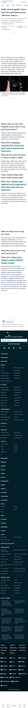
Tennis (15, 515)
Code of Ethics (22, 656)
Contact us (12, 651)
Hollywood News (18, 417)
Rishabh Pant (17, 381)
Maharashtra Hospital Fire (20, 556)
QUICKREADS (4, 533)
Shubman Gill (17, 376)
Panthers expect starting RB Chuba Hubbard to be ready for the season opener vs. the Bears (6, 643)
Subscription (4, 656)
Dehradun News (18, 395)
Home (2, 5)
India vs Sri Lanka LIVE (6, 386)
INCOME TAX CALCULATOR (7, 549)
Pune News (16, 408)
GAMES (2, 540)
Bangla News (17, 593)
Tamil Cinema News (18, 420)
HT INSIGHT (4, 525)
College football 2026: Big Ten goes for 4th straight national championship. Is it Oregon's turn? (20, 635)
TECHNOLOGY (4, 506)
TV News (16, 423)
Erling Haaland (17, 562)
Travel (15, 458)
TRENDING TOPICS (5, 583)
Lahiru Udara (17, 384)
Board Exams (17, 438)
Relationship (3, 458)
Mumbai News (4, 406)
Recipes (16, 455)
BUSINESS (3, 472)
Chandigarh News (5, 395)
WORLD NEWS (4, 363)
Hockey (2, 515)
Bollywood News (5, 417)
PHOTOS (3, 475)
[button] (2, 2)
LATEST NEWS (4, 359)
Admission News (4, 438)
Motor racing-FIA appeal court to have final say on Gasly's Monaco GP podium (19, 642)
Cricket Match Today (19, 373)
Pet (1, 460)
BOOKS (2, 521)
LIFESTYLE (3, 447)
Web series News (5, 425)
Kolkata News (4, 403)
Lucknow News (17, 403)
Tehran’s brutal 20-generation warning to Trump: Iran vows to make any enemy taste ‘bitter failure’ (6, 635)
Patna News (3, 408)
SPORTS (3, 510)
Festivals (16, 452)
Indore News (4, 401)
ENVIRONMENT (5, 487)
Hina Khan (3, 562)
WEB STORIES (4, 464)
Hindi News (16, 596)
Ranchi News (4, 411)
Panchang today (4, 577)
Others (2, 517)
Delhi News (3, 398)
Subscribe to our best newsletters (14, 342)
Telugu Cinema (17, 591)
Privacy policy (4, 653)
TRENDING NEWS (5, 553)
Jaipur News (17, 401)
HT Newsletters (22, 653)
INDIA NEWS (4, 367)
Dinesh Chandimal (5, 384)
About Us (3, 651)
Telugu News (4, 596)
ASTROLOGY (4, 429)
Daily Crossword (18, 543)
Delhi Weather (4, 579)
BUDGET (3, 483)
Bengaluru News (4, 393)
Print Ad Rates (13, 656)
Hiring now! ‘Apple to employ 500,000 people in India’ (12, 260)
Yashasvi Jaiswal (4, 381)
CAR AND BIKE (4, 502)
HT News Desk (6, 29)
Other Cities (17, 411)
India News (19, 5)
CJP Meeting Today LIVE (19, 577)
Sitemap (3, 659)
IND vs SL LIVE (4, 565)
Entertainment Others (19, 425)
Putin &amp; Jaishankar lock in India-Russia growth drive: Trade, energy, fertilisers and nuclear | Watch (6, 617)
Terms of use (22, 651)
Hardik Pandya (17, 379)
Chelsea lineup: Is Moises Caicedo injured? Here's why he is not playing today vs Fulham (20, 627)
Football (16, 512)
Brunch (15, 450)
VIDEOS (3, 479)
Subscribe (23, 1)
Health (2, 455)
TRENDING (3, 468)
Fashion (2, 452)
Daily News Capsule (6, 346)
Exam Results (4, 443)
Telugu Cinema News (5, 423)
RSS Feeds (12, 659)
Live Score (3, 376)
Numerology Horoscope (19, 574)
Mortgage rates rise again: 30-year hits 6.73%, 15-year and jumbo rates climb (19, 616)
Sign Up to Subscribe (14, 350)
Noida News (17, 406)
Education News (18, 443)
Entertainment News (5, 593)
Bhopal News (17, 393)
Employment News (18, 441)
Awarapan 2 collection (19, 567)
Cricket (13, 5)
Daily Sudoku (4, 543)
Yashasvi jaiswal (17, 565)
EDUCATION (4, 435)
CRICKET (3, 371)
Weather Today (13, 653)
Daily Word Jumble (5, 545)
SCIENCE (3, 491)
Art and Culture (4, 450)
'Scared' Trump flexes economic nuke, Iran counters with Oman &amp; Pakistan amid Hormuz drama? (6, 627)
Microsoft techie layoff (6, 560)
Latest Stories (5, 604)
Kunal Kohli (3, 567)
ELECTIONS (3, 529)
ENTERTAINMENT (5, 415)
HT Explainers (17, 599)
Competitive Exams (5, 441)
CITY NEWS (3, 390)
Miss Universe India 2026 (20, 560)
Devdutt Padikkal (5, 379)
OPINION (3, 494)
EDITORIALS (4, 498)
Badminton (3, 512)
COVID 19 (3, 536)
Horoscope (3, 432)
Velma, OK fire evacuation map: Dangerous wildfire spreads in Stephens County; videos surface (6, 609)
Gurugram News (18, 398)
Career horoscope (18, 570)
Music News (3, 420)
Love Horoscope (4, 574)
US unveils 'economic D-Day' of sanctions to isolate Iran (20, 608)
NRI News (3, 599)
